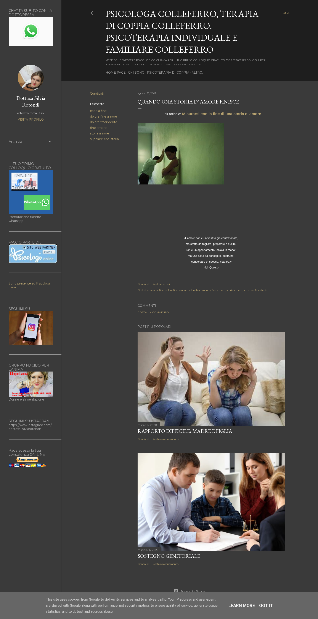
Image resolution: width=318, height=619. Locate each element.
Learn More (241, 605)
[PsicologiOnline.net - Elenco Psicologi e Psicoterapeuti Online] (33, 262)
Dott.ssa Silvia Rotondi (30, 101)
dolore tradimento (103, 122)
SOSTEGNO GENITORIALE (169, 556)
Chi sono (136, 72)
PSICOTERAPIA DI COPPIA (168, 72)
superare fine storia (104, 139)
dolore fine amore (103, 116)
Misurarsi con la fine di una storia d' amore (221, 114)
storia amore (99, 133)
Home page (116, 72)
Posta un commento (153, 312)
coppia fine (98, 111)
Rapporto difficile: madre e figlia (185, 431)
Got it (266, 605)
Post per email (161, 284)
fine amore (98, 128)
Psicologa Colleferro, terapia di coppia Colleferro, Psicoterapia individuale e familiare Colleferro (182, 31)
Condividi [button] (97, 93)
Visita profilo (31, 119)
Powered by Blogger (193, 591)
